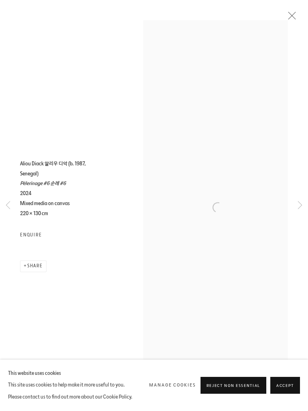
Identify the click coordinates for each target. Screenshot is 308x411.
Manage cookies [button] (172, 385)
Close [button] (290, 18)
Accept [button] (285, 386)
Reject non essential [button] (233, 386)
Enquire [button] (31, 235)
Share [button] (35, 266)
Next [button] (300, 206)
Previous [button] (8, 206)
